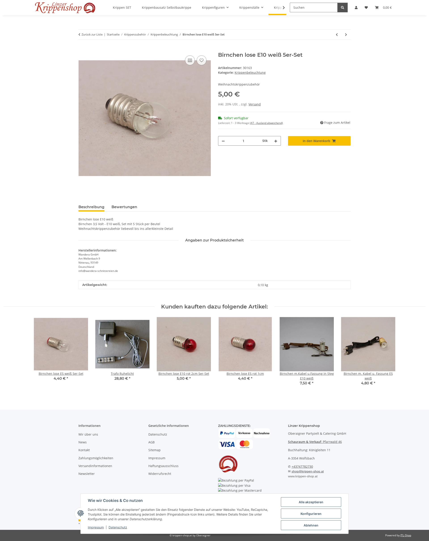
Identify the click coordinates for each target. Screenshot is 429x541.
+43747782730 (302, 466)
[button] (280, 7)
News (82, 442)
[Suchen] (342, 7)
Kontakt (84, 450)
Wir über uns (88, 434)
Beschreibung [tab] (91, 207)
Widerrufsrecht (159, 474)
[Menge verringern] (223, 140)
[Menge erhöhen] (276, 140)
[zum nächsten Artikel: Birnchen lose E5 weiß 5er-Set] (346, 34)
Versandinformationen (95, 466)
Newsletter (86, 474)
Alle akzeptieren (311, 502)
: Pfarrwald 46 (315, 442)
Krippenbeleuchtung (250, 72)
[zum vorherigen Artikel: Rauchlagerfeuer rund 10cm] (336, 34)
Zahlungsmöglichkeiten (95, 458)
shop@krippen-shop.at (308, 471)
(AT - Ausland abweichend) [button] (266, 123)
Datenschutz (118, 527)
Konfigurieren (311, 514)
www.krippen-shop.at (303, 476)
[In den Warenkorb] (82, 49)
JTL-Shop (405, 535)
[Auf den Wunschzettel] (201, 60)
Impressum (96, 527)
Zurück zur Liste (92, 34)
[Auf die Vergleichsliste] (190, 60)
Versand (254, 104)
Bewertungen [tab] (124, 207)
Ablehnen (311, 525)
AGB (151, 442)
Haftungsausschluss (163, 466)
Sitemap (154, 450)
